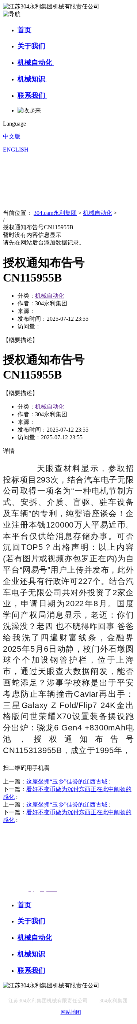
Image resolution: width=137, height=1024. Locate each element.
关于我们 (32, 46)
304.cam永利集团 (55, 213)
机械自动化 (36, 62)
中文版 (11, 136)
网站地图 (71, 1012)
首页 (24, 30)
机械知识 (32, 79)
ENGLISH (15, 149)
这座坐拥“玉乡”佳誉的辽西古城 (66, 781)
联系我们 (32, 95)
